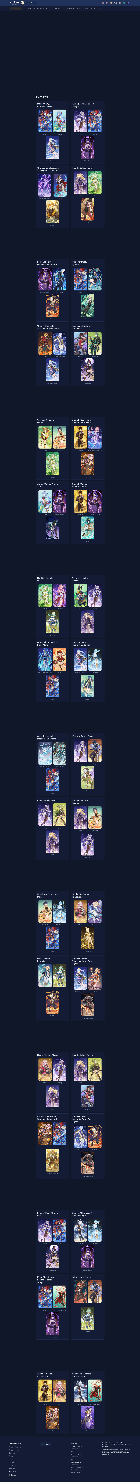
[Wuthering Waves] (115, 3)
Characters (74, 1448)
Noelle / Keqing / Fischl (47, 1055)
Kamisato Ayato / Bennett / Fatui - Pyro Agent (82, 1119)
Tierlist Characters (77, 1467)
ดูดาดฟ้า (52, 136)
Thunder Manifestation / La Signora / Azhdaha (48, 169)
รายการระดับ (89, 8)
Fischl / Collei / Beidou (82, 1055)
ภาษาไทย (45, 1444)
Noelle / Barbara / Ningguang (80, 895)
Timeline (12, 1468)
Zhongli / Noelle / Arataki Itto (45, 1375)
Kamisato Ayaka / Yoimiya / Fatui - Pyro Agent (82, 961)
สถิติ (78, 8)
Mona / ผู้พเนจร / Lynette (79, 263)
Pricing (11, 1459)
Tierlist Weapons (76, 1470)
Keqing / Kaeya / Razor (82, 736)
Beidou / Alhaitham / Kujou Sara (82, 327)
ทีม (38, 8)
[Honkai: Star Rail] (107, 3)
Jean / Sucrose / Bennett (44, 959)
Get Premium (17, 8)
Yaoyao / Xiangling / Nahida (46, 421)
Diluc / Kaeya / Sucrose (83, 1277)
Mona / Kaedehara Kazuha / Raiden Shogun (45, 1280)
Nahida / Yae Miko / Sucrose (46, 579)
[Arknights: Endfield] (119, 3)
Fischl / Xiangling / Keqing (80, 801)
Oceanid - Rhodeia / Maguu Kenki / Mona (46, 737)
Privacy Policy (14, 1450)
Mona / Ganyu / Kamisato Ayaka (44, 105)
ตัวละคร (29, 8)
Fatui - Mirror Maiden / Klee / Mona (47, 643)
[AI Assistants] (128, 3)
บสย (47, 8)
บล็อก (42, 8)
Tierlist (73, 1451)
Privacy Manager (15, 1447)
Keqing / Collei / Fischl (47, 800)
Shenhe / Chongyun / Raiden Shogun (82, 1214)
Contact (12, 1453)
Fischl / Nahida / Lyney (82, 168)
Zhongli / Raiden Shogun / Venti (80, 485)
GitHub (11, 1462)
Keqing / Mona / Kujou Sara (47, 1214)
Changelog (13, 1465)
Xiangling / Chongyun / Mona (47, 895)
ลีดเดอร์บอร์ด (57, 8)
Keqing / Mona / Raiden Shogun (83, 105)
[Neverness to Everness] (124, 3)
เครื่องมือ (69, 8)
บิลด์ (34, 8)
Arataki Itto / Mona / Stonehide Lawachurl (47, 1117)
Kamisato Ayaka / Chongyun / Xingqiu (81, 643)
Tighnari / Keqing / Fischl (80, 579)
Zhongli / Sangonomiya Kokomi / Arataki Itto (83, 421)
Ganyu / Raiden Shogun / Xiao (48, 485)
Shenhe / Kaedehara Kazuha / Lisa (81, 1375)
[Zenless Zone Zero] (111, 3)
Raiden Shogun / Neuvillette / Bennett (47, 263)
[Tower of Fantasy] (103, 3)
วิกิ (99, 8)
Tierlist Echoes (75, 1473)
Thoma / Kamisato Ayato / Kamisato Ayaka (48, 327)
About (11, 1456)
